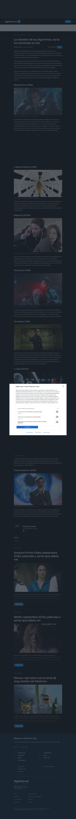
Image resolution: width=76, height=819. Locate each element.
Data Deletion (29, 432)
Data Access (38, 432)
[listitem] (38, 408)
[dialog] (38, 409)
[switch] (56, 412)
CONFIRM (27, 427)
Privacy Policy (46, 432)
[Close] (63, 386)
